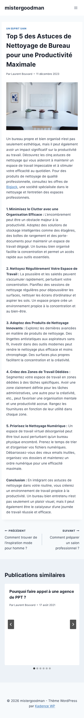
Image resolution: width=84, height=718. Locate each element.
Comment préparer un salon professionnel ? (64, 539)
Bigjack (11, 187)
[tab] (34, 668)
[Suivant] (73, 624)
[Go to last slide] (11, 624)
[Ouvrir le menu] (75, 8)
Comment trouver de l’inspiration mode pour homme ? (21, 539)
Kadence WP (45, 706)
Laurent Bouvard (21, 73)
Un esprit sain (16, 28)
